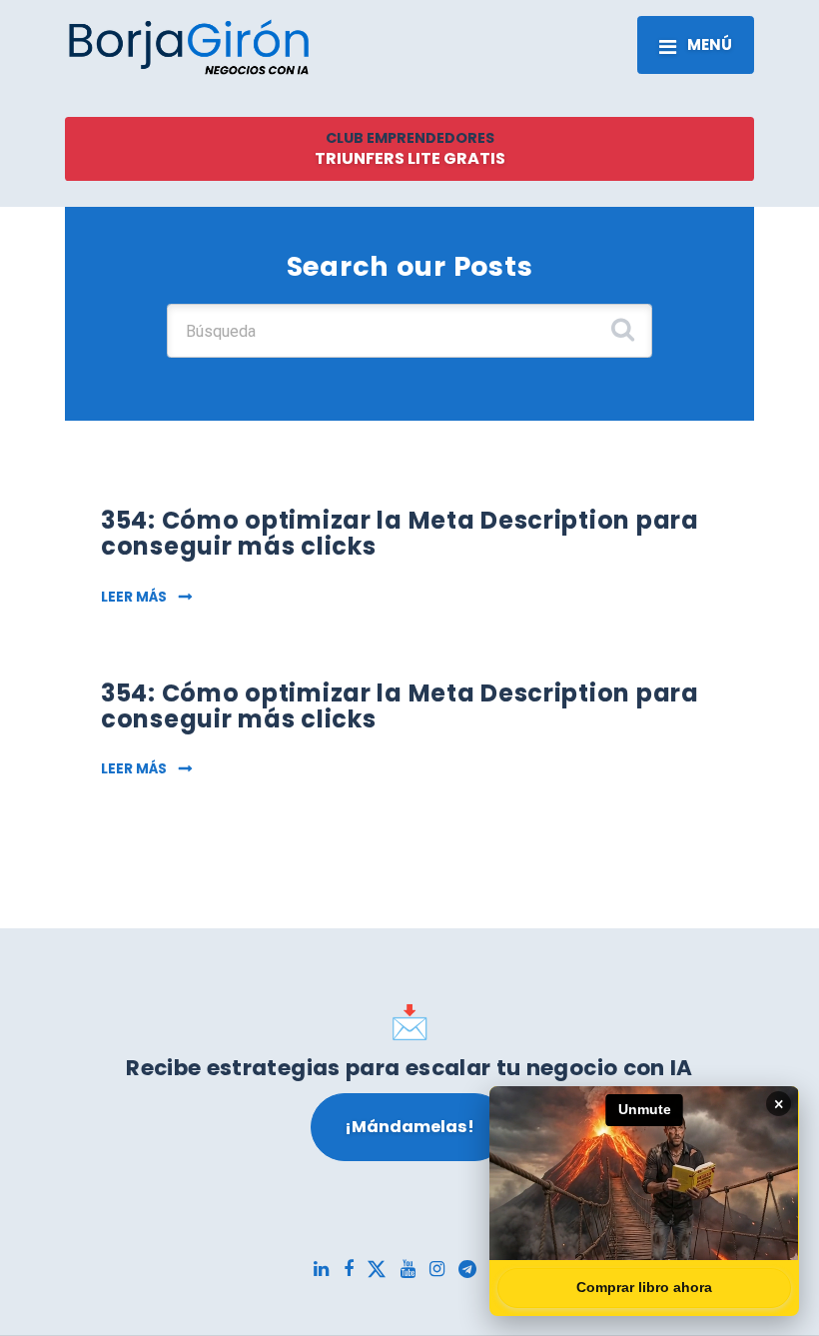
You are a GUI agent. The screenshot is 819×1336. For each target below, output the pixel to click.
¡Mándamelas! (409, 1126)
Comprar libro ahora (644, 1287)
